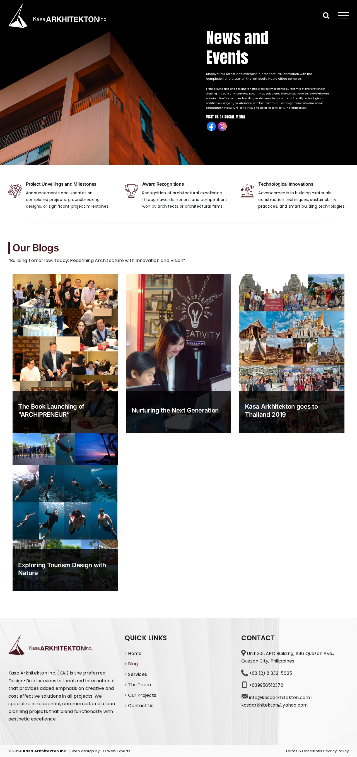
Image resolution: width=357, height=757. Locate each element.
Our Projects (142, 695)
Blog (133, 664)
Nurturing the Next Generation (175, 410)
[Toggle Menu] (343, 15)
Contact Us (140, 705)
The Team (139, 684)
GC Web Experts (115, 751)
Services (137, 674)
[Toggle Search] (326, 15)
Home (134, 653)
